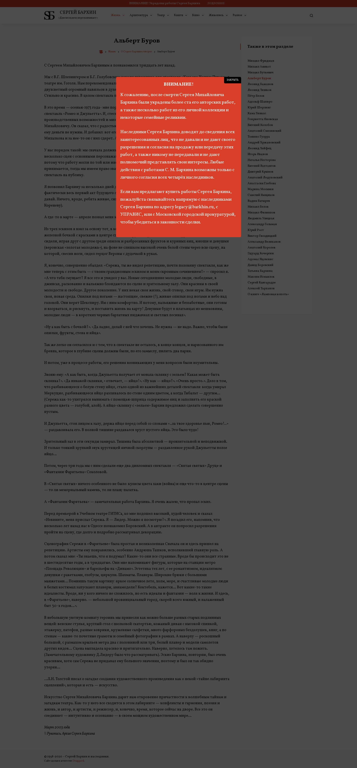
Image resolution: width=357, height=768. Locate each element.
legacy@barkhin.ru (194, 207)
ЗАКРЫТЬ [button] (233, 80)
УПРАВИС (131, 214)
